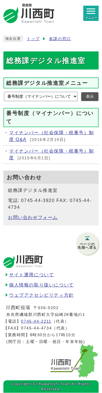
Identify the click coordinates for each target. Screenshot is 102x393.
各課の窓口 (60, 39)
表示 (90, 96)
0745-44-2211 (36, 321)
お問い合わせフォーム (33, 217)
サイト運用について (31, 274)
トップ (33, 39)
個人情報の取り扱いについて (41, 285)
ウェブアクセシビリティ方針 (41, 295)
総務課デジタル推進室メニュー (47, 83)
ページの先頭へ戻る (87, 245)
